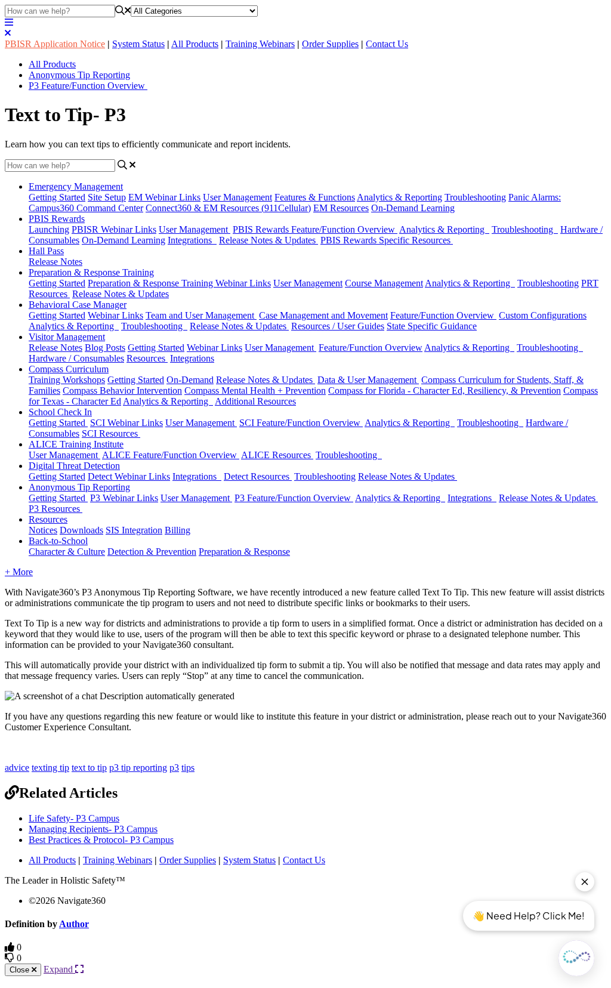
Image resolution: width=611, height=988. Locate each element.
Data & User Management (368, 380)
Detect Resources (258, 476)
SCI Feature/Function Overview (301, 423)
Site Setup (107, 197)
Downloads (81, 530)
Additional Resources (255, 401)
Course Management (384, 283)
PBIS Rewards (57, 219)
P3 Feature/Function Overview (88, 86)
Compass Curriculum (69, 369)
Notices (43, 530)
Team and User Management (201, 315)
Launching (49, 229)
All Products (194, 44)
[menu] (9, 22)
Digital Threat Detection (74, 466)
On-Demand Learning (413, 208)
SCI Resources (111, 433)
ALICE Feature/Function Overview (170, 455)
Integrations (192, 240)
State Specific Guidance (432, 326)
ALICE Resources (277, 455)
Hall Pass (46, 251)
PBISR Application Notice (55, 44)
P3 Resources (55, 509)
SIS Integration (134, 530)
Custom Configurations (543, 315)
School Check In (60, 412)
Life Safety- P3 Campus (74, 818)
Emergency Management (76, 186)
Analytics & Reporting (399, 197)
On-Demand (190, 380)
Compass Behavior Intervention (122, 390)
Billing (177, 530)
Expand (59, 969)
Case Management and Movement (323, 315)
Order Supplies (330, 44)
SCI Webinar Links (126, 423)
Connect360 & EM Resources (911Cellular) (228, 208)
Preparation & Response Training (91, 272)
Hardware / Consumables (76, 358)
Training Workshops (67, 380)
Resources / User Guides (337, 326)
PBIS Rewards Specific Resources (386, 240)
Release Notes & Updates (268, 240)
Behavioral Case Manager (77, 305)
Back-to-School (58, 541)
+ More (19, 572)
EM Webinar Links (164, 197)
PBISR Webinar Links (114, 229)
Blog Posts (105, 347)
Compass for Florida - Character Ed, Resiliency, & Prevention (444, 390)
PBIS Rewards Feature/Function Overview (315, 229)
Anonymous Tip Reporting (79, 75)
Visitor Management (67, 337)
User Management (237, 197)
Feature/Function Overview (443, 315)
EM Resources (341, 208)
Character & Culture (67, 552)
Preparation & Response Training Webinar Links (179, 283)
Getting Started (57, 197)
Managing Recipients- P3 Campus (93, 829)
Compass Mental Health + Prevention (255, 390)
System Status (138, 44)
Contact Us (387, 44)
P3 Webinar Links (124, 498)
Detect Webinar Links (129, 476)
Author (74, 924)
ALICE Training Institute (76, 444)
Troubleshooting (475, 197)
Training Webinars (260, 44)
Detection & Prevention (151, 552)
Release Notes (55, 262)
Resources (147, 358)
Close (21, 969)
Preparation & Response (244, 552)
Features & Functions (314, 197)
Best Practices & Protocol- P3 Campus (101, 840)
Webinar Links (115, 315)
